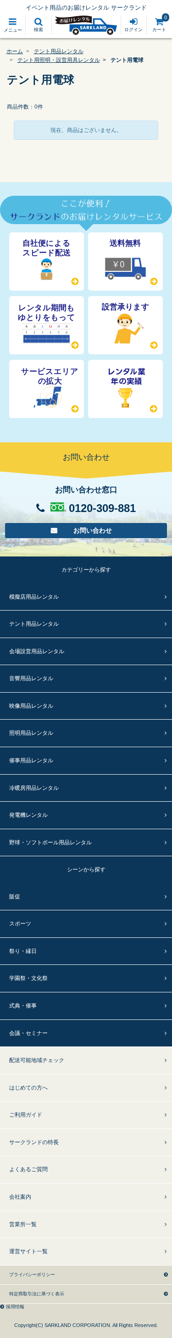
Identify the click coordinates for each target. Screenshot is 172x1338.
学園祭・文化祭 (28, 978)
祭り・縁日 (23, 951)
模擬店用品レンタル (34, 597)
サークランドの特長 (34, 1142)
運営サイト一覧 (28, 1251)
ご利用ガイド (25, 1115)
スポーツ (20, 923)
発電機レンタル (28, 815)
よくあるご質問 (28, 1169)
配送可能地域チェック (36, 1060)
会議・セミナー (28, 1033)
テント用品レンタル (58, 51)
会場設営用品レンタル (36, 651)
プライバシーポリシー (32, 1274)
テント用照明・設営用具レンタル (58, 60)
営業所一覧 (23, 1224)
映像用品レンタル (31, 706)
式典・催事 (23, 1005)
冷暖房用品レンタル (34, 788)
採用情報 (15, 1306)
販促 (14, 896)
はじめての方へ (28, 1088)
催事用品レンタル (31, 760)
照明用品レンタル (31, 733)
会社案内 (20, 1197)
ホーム (14, 51)
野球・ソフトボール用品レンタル (50, 842)
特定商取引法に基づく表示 (36, 1293)
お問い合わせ (93, 530)
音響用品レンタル (31, 678)
